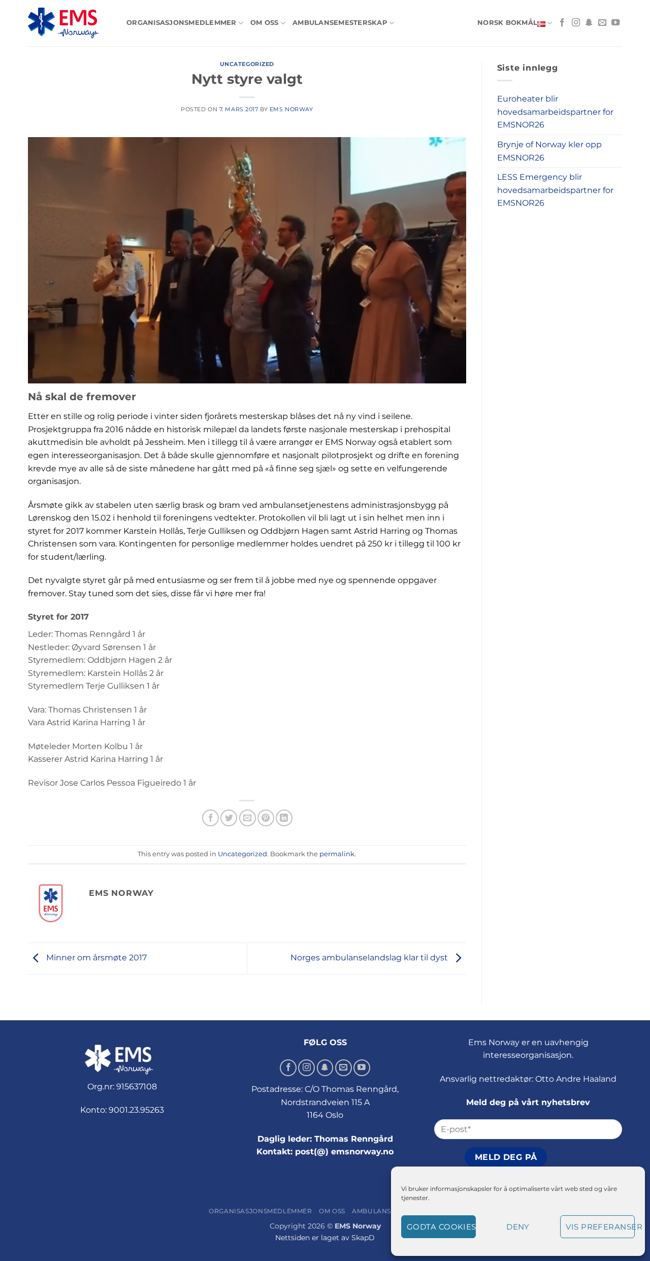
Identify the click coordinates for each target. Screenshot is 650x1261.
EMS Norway (291, 109)
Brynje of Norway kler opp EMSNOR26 (549, 151)
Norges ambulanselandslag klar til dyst (370, 957)
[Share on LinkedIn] (284, 818)
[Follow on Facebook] (562, 22)
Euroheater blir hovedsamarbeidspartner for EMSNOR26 (555, 112)
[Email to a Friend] (247, 818)
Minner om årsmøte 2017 (95, 957)
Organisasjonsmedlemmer (181, 22)
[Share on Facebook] (210, 818)
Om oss (264, 22)
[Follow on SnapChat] (589, 22)
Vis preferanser (600, 1227)
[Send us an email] (602, 22)
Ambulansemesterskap (339, 22)
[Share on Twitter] (228, 818)
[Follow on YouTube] (615, 22)
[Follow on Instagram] (576, 22)
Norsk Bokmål (507, 22)
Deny (518, 1227)
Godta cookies (441, 1227)
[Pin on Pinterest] (265, 818)
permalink (336, 854)
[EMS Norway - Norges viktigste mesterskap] (69, 23)
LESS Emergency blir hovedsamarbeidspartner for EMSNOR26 (555, 190)
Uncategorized (247, 64)
